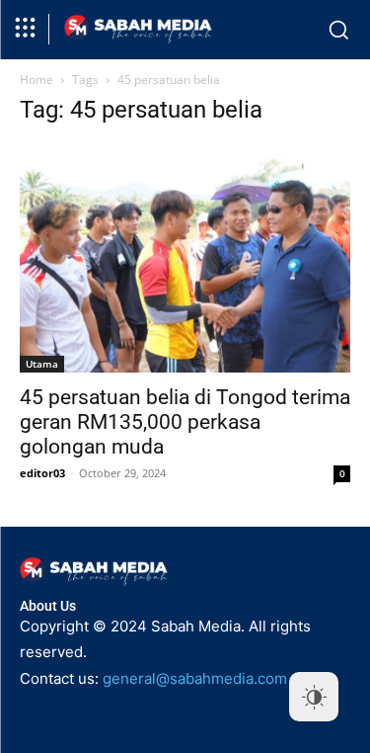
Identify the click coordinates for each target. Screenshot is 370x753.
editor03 (42, 472)
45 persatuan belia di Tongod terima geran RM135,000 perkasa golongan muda (185, 422)
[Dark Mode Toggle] (313, 696)
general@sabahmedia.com (195, 678)
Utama (42, 364)
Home (36, 79)
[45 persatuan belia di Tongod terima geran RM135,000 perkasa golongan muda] (185, 258)
